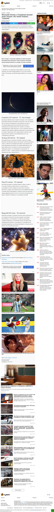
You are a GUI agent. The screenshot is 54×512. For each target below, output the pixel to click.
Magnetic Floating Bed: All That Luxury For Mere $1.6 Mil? (45, 53)
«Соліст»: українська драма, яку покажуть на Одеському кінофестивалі (46, 229)
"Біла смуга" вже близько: (8, 261)
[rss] (47, 3)
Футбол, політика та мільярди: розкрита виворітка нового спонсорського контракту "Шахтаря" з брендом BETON (46, 219)
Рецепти (34, 6)
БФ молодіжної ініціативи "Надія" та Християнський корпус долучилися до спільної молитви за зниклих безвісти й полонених (46, 208)
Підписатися (29, 66)
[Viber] (22, 23)
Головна (2, 6)
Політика (51, 6)
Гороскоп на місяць (6, 257)
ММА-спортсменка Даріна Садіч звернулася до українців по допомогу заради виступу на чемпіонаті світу (46, 239)
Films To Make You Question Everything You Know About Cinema (45, 123)
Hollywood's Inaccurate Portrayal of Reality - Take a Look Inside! (44, 161)
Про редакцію (21, 0)
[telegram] (49, 3)
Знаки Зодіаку (8, 357)
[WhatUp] (31, 23)
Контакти (51, 0)
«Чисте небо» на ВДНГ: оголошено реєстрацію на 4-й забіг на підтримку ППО (45, 234)
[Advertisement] (18, 83)
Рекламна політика (46, 0)
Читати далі (18, 490)
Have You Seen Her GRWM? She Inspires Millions (45, 91)
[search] (52, 3)
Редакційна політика (28, 0)
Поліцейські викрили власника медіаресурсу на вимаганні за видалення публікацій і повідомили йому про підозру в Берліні (46, 275)
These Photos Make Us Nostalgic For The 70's (45, 142)
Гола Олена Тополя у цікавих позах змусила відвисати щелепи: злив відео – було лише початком (14, 9)
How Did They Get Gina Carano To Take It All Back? (45, 72)
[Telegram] (13, 23)
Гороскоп (14, 357)
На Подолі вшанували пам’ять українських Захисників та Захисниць (45, 213)
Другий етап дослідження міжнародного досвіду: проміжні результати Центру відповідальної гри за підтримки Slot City (46, 281)
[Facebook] (5, 23)
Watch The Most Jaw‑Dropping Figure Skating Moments (44, 200)
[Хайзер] (5, 3)
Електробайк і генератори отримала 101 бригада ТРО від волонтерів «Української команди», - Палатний (46, 258)
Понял (52, 510)
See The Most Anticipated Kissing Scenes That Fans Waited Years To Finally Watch (43, 32)
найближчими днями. (16, 263)
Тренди (18, 6)
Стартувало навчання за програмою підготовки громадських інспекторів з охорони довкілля (45, 264)
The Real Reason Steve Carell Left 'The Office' (44, 181)
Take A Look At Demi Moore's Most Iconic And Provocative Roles (44, 103)
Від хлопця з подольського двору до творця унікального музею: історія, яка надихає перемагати (46, 269)
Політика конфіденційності (37, 0)
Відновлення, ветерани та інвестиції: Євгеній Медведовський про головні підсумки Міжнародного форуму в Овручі (46, 245)
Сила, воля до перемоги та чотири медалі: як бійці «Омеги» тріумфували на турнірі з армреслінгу (46, 224)
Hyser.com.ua (22, 501)
